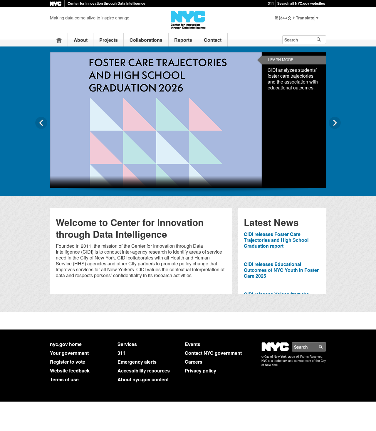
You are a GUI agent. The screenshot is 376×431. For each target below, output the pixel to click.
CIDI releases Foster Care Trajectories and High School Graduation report (276, 240)
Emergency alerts (137, 361)
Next (335, 123)
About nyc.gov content (143, 379)
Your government (69, 353)
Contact (212, 39)
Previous (41, 123)
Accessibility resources (144, 370)
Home (59, 39)
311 (271, 3)
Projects (108, 39)
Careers (193, 361)
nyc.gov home (66, 344)
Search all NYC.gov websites (301, 3)
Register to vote (67, 361)
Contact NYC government (213, 353)
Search (325, 347)
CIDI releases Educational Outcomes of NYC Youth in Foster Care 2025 (281, 270)
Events (192, 344)
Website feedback (70, 370)
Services (127, 344)
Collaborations (146, 39)
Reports (183, 39)
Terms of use (64, 379)
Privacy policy (200, 370)
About (81, 39)
